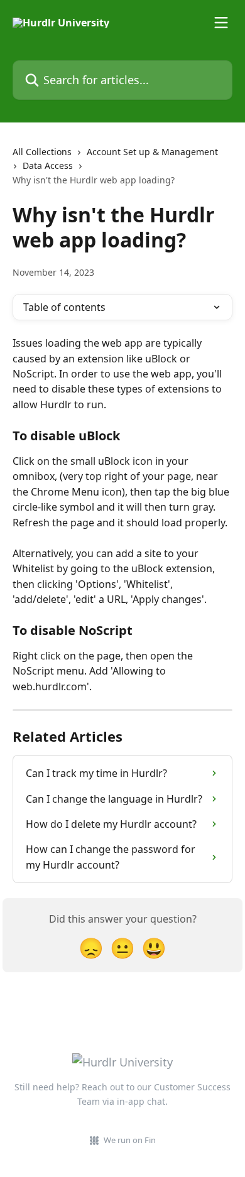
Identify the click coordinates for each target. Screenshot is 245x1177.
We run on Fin (130, 1140)
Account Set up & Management (152, 152)
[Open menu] (221, 22)
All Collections (42, 152)
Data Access (48, 165)
